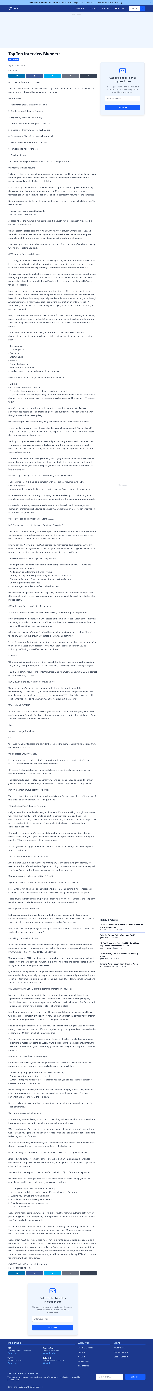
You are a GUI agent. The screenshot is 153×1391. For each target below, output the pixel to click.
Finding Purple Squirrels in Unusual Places (119, 964)
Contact (81, 1357)
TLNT (10, 1358)
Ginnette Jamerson (107, 966)
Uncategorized (13, 59)
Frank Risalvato (18, 65)
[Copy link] (88, 76)
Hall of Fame (83, 1366)
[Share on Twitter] (52, 76)
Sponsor (81, 1352)
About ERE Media (85, 1348)
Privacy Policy (119, 1348)
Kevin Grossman (106, 948)
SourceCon (48, 1348)
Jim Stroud (104, 938)
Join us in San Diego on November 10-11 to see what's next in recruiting (77, 2)
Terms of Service (121, 1352)
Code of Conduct (121, 1357)
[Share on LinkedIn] (16, 76)
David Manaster (106, 930)
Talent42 (47, 1358)
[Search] (142, 8)
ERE (9, 1348)
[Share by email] (70, 76)
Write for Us (83, 1361)
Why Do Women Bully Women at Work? (117, 935)
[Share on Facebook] (34, 76)
